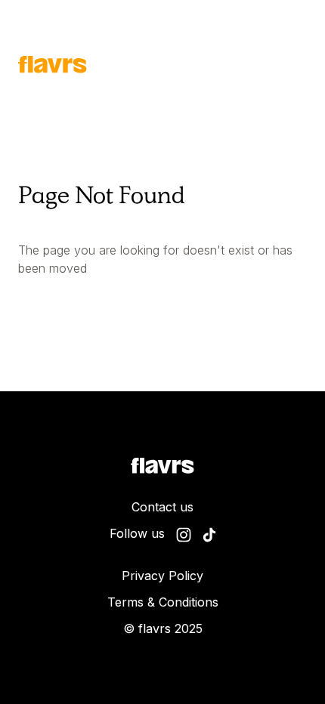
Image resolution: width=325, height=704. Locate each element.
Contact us (162, 506)
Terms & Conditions (162, 602)
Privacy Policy (162, 575)
